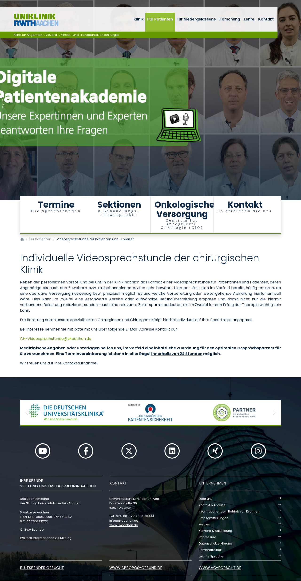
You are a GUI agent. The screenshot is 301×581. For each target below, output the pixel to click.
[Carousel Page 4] (3, 104)
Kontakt (266, 19)
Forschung (230, 19)
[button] (27, 412)
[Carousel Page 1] (3, 93)
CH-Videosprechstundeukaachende (55, 338)
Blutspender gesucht (42, 567)
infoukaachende (123, 521)
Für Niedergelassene (196, 19)
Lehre (249, 19)
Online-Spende (32, 530)
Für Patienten (160, 19)
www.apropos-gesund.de (135, 567)
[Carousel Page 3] (3, 100)
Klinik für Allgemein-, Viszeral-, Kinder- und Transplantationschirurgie (66, 34)
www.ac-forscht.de (220, 567)
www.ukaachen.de (123, 525)
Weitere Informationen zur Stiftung (45, 538)
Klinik (138, 19)
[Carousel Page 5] (3, 107)
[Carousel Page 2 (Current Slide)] (3, 97)
